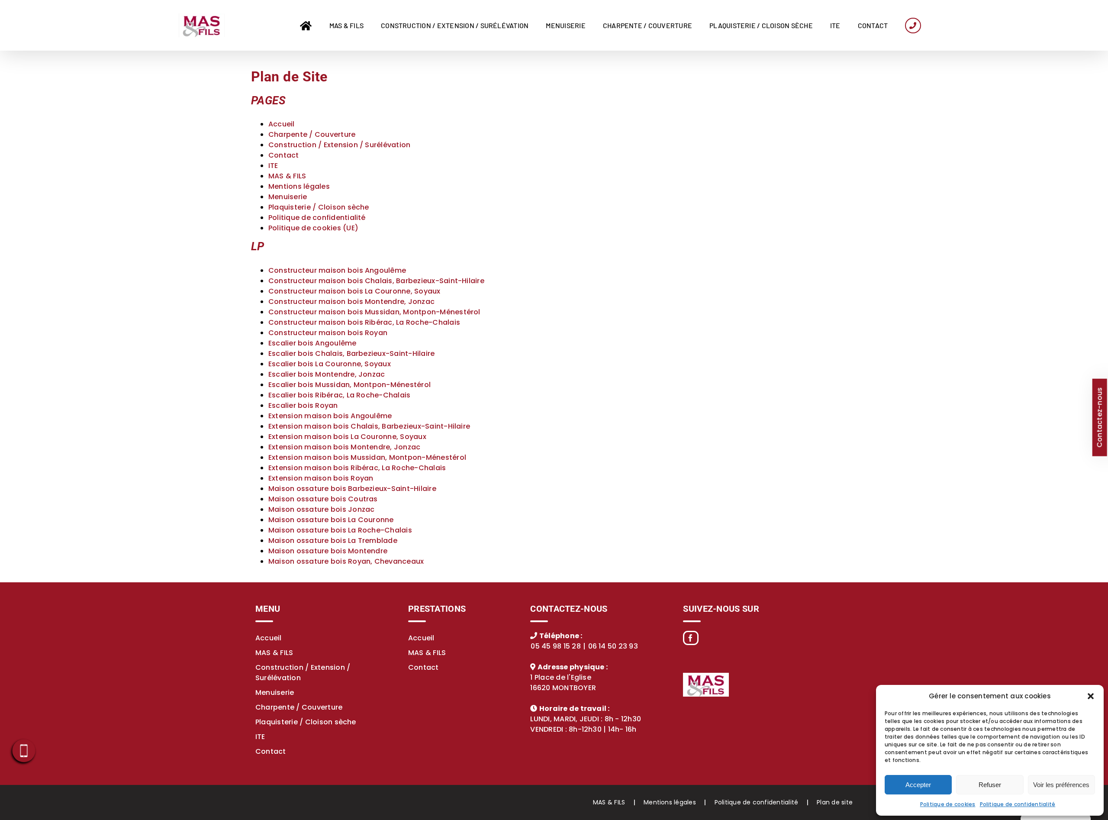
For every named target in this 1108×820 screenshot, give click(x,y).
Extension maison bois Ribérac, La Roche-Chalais (357, 468)
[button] (1090, 696)
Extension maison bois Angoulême (330, 416)
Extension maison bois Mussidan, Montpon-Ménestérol (367, 457)
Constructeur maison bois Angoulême (337, 270)
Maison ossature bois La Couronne (331, 520)
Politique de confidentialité (1018, 804)
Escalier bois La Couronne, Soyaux (329, 364)
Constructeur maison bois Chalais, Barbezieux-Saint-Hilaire (376, 281)
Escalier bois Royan (303, 405)
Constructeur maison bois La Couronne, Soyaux (354, 291)
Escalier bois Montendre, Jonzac (326, 374)
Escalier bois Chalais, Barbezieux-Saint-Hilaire (351, 353)
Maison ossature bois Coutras (323, 499)
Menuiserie (287, 197)
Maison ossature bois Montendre (327, 551)
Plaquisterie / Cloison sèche (318, 207)
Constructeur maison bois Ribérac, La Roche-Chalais (364, 322)
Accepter (918, 784)
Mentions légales (299, 186)
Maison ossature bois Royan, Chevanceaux (346, 561)
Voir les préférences (1061, 784)
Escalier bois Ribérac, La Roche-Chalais (339, 395)
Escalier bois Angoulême (312, 343)
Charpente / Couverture (311, 134)
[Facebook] (690, 638)
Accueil (281, 124)
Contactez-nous (1099, 417)
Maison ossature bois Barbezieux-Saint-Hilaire (352, 489)
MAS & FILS (287, 176)
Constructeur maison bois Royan (327, 333)
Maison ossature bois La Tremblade (332, 541)
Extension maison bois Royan (320, 478)
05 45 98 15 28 (555, 646)
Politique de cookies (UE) (313, 228)
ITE (273, 166)
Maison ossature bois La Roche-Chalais (340, 530)
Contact (283, 155)
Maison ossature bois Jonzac (321, 509)
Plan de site (835, 802)
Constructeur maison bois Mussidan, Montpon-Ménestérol (374, 312)
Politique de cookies (948, 804)
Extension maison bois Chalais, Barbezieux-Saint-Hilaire (369, 426)
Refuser (990, 784)
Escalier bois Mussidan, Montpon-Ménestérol (349, 385)
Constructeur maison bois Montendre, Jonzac (351, 302)
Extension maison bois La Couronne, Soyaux (347, 437)
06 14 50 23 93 (613, 646)
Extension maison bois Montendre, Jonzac (344, 447)
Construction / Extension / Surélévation (339, 145)
